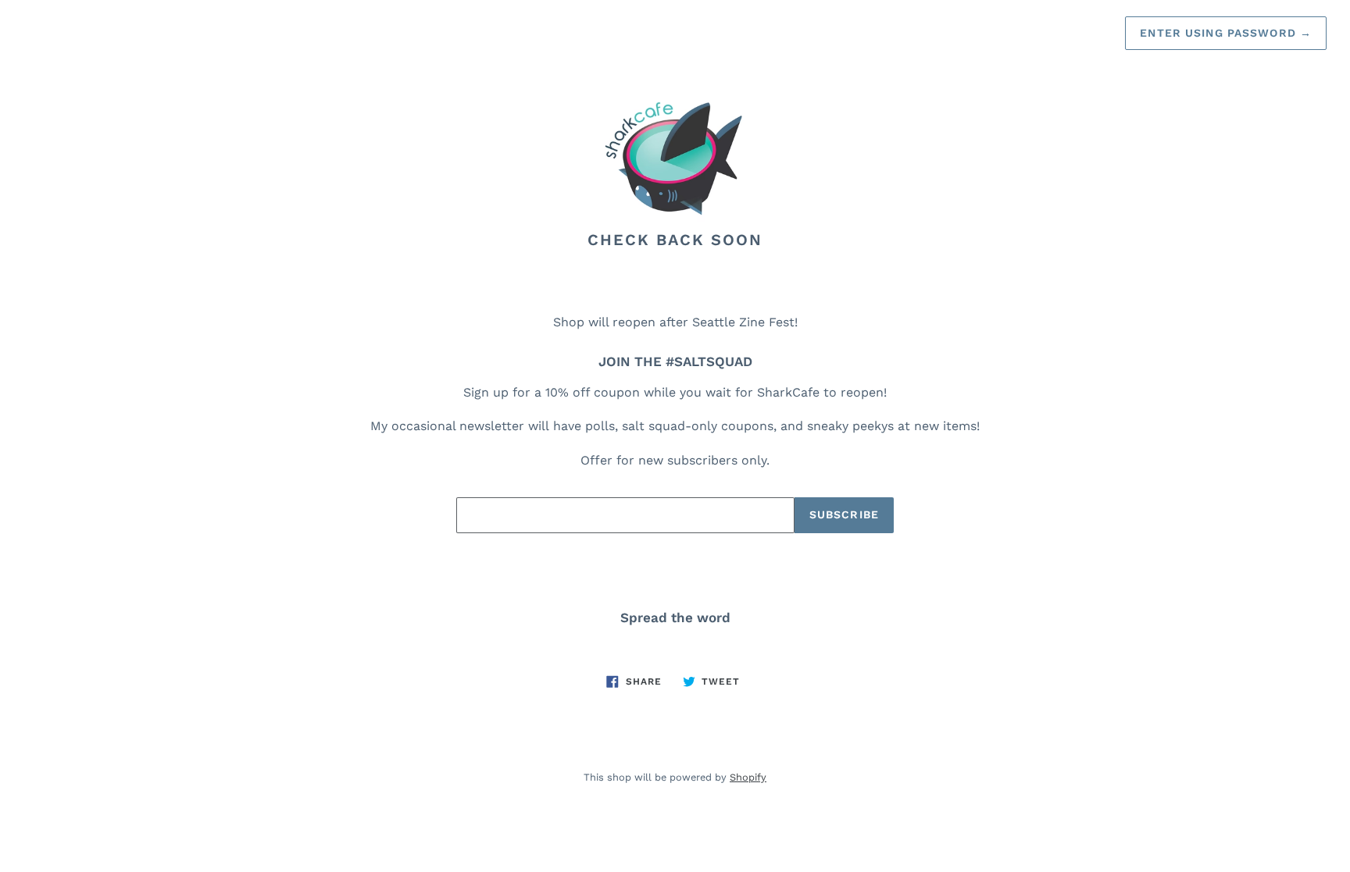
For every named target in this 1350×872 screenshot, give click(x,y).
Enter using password (1226, 33)
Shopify (748, 777)
